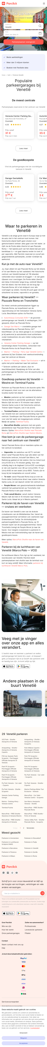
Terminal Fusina (22, 422)
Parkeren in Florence (9, 852)
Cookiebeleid (35, 1028)
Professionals (30, 926)
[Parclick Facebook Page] (12, 872)
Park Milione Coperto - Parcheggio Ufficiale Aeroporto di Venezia (32, 750)
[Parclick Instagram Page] (3, 872)
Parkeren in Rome (30, 856)
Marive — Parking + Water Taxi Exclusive (21, 360)
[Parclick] (9, 3)
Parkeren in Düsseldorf (32, 838)
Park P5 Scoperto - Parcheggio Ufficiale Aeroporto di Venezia (9, 769)
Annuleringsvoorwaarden (12, 1006)
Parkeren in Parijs (30, 842)
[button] (23, 26)
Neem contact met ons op (12, 944)
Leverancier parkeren (33, 930)
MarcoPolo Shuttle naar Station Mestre (26, 433)
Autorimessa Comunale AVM (16, 318)
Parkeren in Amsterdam (10, 838)
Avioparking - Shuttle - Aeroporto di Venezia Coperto (10, 750)
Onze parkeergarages (11, 933)
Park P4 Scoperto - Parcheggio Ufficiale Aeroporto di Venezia (31, 769)
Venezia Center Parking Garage (17, 343)
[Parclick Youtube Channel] (16, 872)
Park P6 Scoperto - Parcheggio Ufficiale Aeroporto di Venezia (31, 758)
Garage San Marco (12, 326)
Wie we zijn (6, 926)
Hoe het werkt (8, 930)
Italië (9, 75)
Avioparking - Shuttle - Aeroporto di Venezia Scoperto (32, 742)
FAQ (3, 948)
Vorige (15, 828)
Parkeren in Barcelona (9, 848)
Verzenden (30, 828)
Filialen (27, 933)
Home (3, 75)
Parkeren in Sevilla (30, 852)
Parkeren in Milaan (8, 856)
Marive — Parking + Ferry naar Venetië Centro (23, 352)
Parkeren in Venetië (31, 848)
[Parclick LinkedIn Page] (8, 872)
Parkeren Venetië (18, 75)
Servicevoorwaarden (10, 1002)
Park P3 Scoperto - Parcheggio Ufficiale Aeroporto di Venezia (9, 777)
